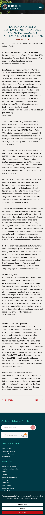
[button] (40, 6)
